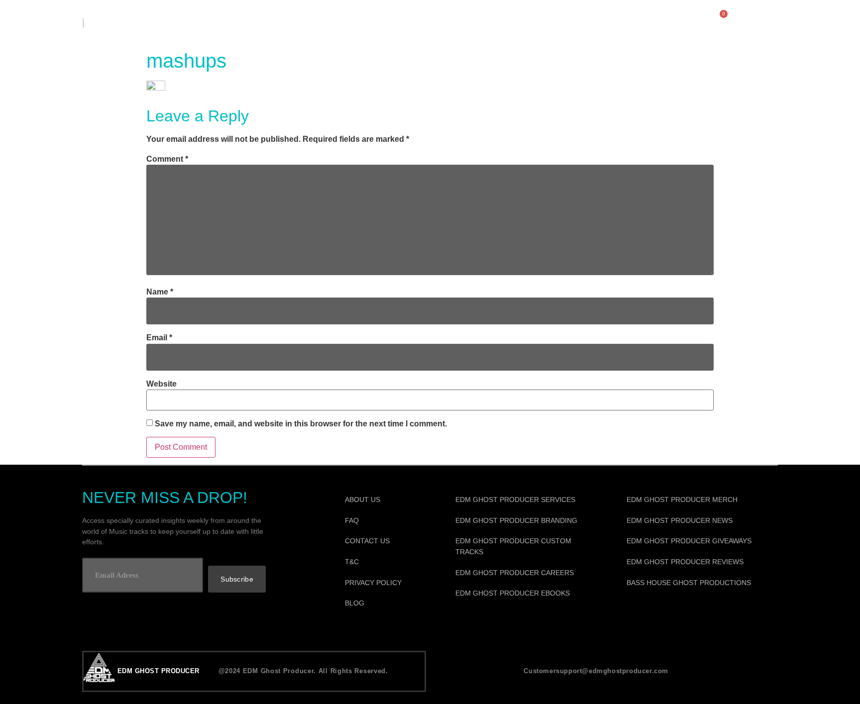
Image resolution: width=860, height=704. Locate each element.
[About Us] (386, 500)
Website (161, 384)
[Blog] (386, 603)
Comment (167, 159)
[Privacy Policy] (386, 583)
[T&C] (386, 562)
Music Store (210, 22)
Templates (466, 22)
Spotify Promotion (568, 22)
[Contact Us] (386, 541)
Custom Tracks (308, 22)
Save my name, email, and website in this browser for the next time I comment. (301, 424)
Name (159, 292)
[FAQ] (386, 520)
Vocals (393, 22)
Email (159, 338)
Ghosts (661, 22)
